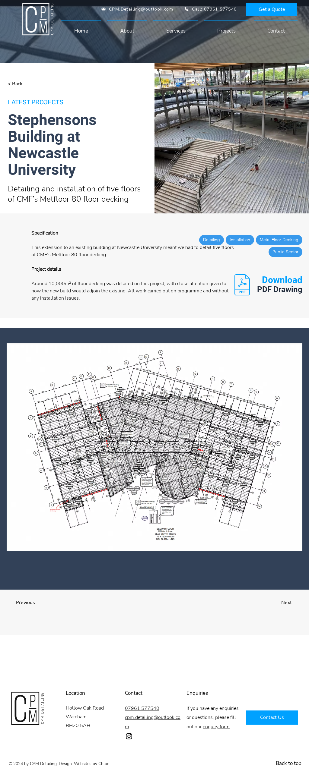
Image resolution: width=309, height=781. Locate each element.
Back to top (288, 763)
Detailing (211, 239)
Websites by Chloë (91, 764)
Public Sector (285, 251)
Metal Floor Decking (279, 239)
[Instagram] (129, 736)
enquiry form (216, 726)
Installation (240, 239)
